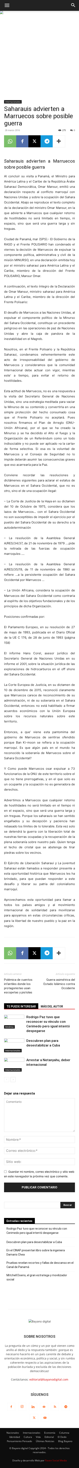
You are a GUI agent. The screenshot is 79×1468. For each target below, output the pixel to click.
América (9, 1026)
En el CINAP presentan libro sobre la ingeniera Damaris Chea (35, 1252)
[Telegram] (47, 141)
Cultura (28, 1437)
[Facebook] (22, 141)
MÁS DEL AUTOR (52, 1006)
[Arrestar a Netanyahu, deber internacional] (14, 1065)
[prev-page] (6, 1079)
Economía (49, 1432)
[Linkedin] (33, 1407)
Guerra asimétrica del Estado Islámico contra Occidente (59, 984)
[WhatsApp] (10, 141)
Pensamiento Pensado (19, 1441)
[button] (6, 5)
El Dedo (62, 1437)
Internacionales (12, 101)
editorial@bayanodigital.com (48, 1379)
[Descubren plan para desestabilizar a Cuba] (14, 1045)
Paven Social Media (56, 1460)
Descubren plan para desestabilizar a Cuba (34, 1242)
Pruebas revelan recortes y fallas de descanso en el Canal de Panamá (40, 1265)
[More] (59, 141)
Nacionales (12, 1432)
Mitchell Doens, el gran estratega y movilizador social (36, 1277)
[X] (34, 141)
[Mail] (44, 1407)
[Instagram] (22, 1407)
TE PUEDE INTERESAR (21, 1006)
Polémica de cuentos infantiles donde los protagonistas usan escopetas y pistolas (18, 986)
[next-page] (13, 1079)
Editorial (49, 1437)
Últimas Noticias (45, 1441)
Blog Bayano (65, 1441)
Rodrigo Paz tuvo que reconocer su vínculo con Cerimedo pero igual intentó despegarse (36, 1230)
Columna (64, 1432)
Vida (38, 1437)
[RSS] (55, 1407)
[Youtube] (45, 1418)
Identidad (14, 1437)
